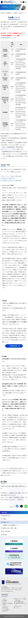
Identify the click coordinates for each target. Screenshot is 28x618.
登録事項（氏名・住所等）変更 (9, 528)
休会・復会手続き (6, 531)
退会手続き (4, 534)
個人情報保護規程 (19, 602)
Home (4, 599)
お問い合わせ (18, 606)
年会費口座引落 (13, 345)
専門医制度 (5, 608)
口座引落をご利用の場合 (8, 178)
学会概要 (5, 600)
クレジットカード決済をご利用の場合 (11, 176)
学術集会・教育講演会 (8, 603)
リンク (16, 608)
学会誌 (4, 605)
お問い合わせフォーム (6, 149)
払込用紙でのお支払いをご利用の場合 (11, 180)
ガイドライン (6, 606)
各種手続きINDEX (6, 515)
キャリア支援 (6, 609)
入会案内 (4, 519)
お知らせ (5, 602)
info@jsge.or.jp (9, 591)
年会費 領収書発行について (8, 37)
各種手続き (5, 611)
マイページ (3, 171)
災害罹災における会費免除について (11, 525)
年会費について (5, 522)
